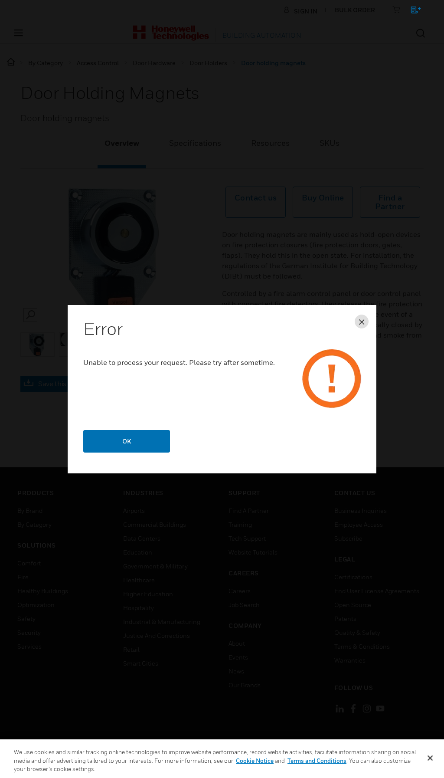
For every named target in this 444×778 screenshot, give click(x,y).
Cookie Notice (255, 760)
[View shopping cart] (411, 11)
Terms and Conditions (316, 760)
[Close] (430, 758)
